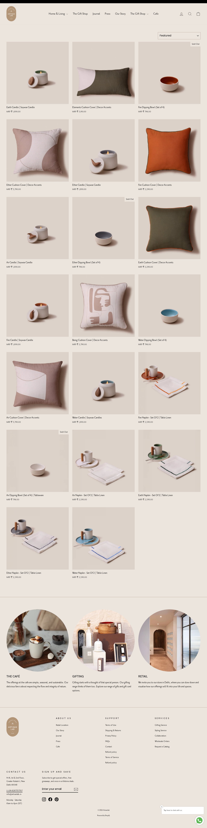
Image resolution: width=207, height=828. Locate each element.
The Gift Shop (80, 13)
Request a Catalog (162, 746)
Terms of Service (112, 757)
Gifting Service (161, 725)
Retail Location (62, 725)
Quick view (37, 100)
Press (107, 13)
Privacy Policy (110, 736)
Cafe (155, 13)
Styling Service (160, 730)
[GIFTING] (103, 640)
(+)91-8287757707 (14, 790)
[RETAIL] (169, 640)
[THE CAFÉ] (37, 640)
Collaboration (160, 736)
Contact (108, 746)
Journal (96, 13)
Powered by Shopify (103, 816)
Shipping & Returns (113, 730)
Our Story (120, 13)
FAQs (107, 741)
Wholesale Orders (162, 741)
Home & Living (57, 13)
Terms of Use (110, 725)
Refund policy (111, 752)
